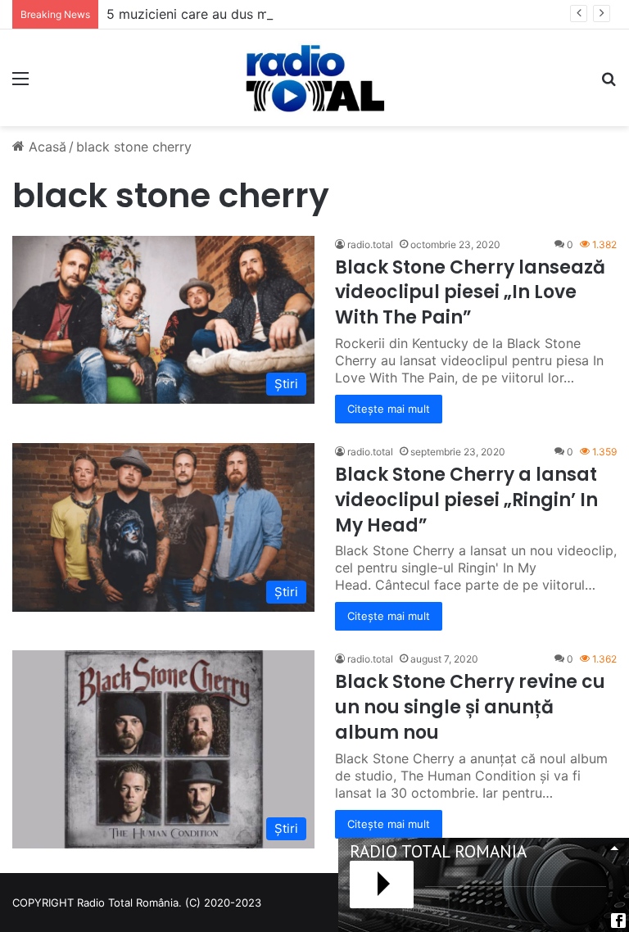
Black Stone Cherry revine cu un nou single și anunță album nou (470, 707)
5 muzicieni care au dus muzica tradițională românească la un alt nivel (323, 14)
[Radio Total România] (314, 78)
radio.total (370, 244)
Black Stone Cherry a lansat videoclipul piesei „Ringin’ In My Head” (466, 500)
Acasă (45, 146)
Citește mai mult (388, 408)
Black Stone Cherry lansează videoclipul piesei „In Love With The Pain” (470, 293)
